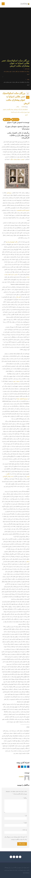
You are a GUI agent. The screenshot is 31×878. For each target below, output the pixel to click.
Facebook (20, 857)
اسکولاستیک (25, 109)
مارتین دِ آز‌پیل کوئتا (13, 274)
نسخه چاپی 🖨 (15, 119)
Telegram (11, 857)
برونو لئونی (15, 109)
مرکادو (27, 561)
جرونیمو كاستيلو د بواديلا (22, 398)
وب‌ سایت (24, 829)
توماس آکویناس (10, 109)
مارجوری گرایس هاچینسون (23, 210)
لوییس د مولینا (20, 159)
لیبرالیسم (22, 112)
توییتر (25, 767)
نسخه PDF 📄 (7, 119)
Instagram (14, 857)
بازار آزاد (20, 109)
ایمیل (19, 767)
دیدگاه (25, 798)
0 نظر (26, 114)
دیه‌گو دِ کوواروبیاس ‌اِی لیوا (12, 241)
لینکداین (22, 767)
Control (23, 106)
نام (26, 815)
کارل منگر (18, 297)
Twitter (17, 857)
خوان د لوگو (13, 159)
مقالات (17, 106)
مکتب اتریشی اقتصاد (15, 112)
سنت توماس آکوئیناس (8, 476)
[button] (8, 3)
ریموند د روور (16, 381)
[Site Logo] (24, 4)
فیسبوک (28, 767)
